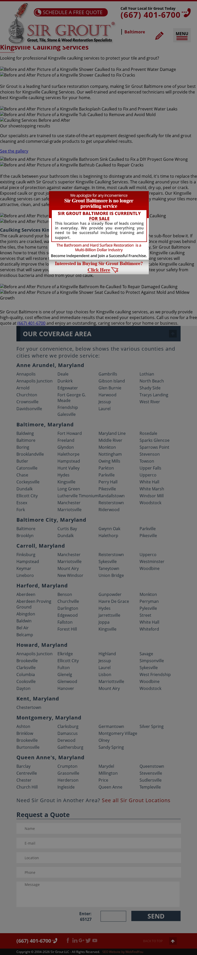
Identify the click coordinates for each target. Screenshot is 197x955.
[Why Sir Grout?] (99, 273)
